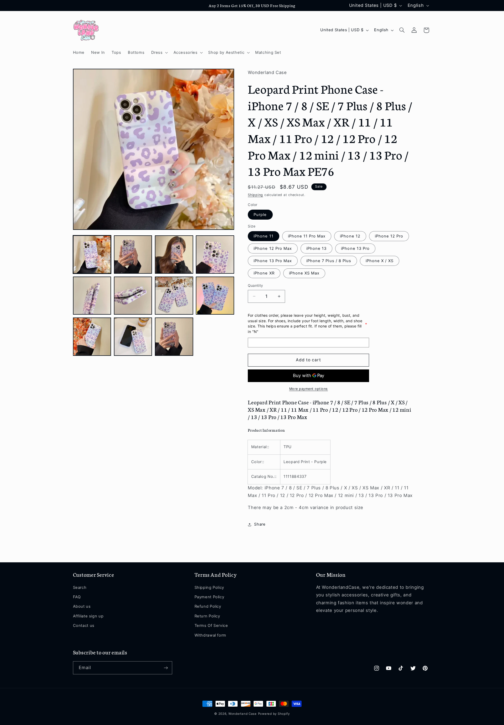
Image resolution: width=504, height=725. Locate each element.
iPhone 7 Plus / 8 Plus (328, 260)
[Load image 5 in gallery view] (92, 296)
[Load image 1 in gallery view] (92, 254)
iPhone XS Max (304, 273)
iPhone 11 (263, 236)
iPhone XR (264, 273)
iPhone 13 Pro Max (273, 260)
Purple (260, 214)
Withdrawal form (210, 635)
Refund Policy (208, 606)
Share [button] (259, 524)
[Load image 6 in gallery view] (133, 296)
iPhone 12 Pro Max (273, 248)
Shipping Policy (209, 587)
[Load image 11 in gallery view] (174, 336)
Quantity (255, 285)
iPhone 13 (316, 248)
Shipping (255, 195)
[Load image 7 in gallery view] (174, 296)
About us (82, 606)
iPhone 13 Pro (355, 248)
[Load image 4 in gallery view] (215, 254)
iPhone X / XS (379, 260)
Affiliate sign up (88, 616)
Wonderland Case (242, 714)
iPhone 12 (350, 236)
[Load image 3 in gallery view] (174, 254)
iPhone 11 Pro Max (307, 236)
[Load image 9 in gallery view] (92, 336)
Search (80, 587)
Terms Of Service (211, 625)
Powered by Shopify (274, 714)
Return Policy (207, 616)
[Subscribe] (166, 667)
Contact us (83, 625)
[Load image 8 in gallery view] (215, 296)
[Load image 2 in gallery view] (133, 254)
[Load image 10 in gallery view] (133, 336)
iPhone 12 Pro (389, 236)
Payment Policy (209, 597)
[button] (159, 52)
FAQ (77, 597)
